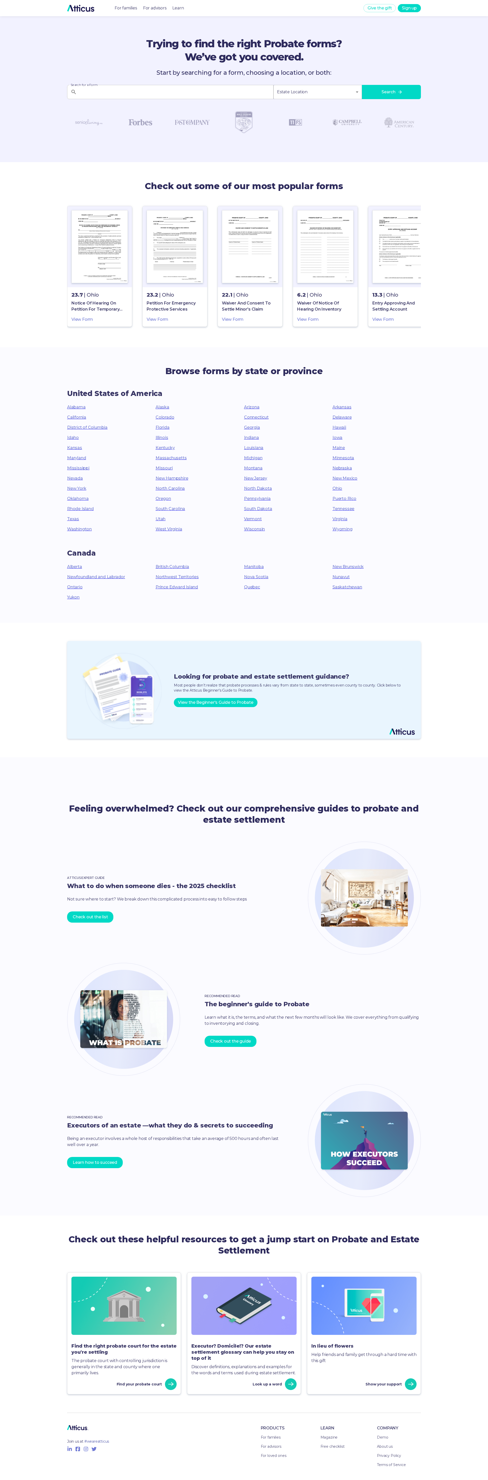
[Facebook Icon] (77, 1449)
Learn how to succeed (95, 1162)
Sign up (409, 8)
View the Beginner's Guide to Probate (215, 702)
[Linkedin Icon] (69, 1449)
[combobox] (317, 92)
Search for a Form (84, 85)
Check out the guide (230, 1041)
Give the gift (380, 8)
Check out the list (90, 916)
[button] (99, 266)
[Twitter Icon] (94, 1449)
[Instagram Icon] (85, 1449)
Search (388, 91)
